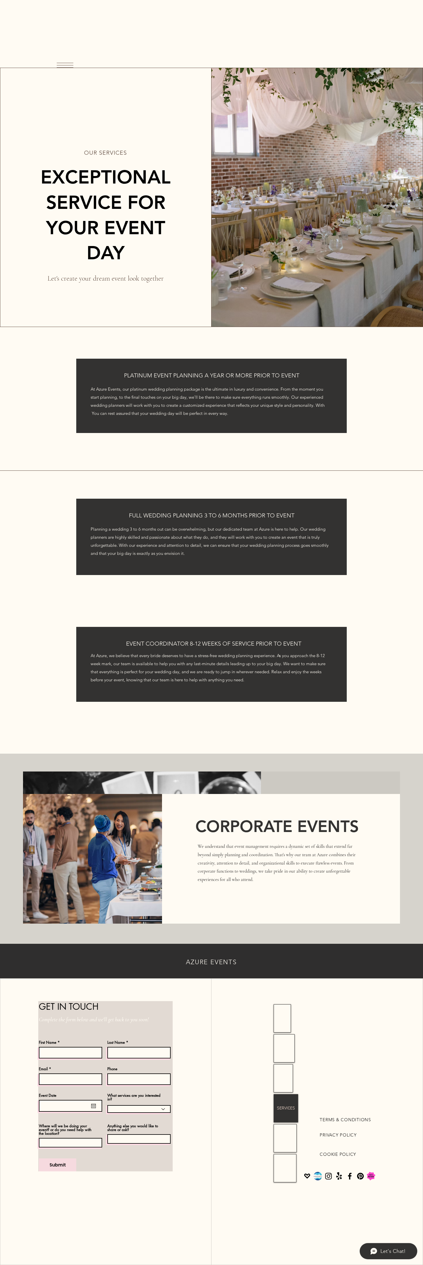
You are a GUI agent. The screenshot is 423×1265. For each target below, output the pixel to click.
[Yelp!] (339, 1176)
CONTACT (285, 1138)
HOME (282, 1018)
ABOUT (283, 1078)
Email (43, 1069)
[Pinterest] (360, 1176)
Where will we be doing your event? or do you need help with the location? (65, 1129)
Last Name (116, 1042)
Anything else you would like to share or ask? (132, 1128)
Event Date (47, 1095)
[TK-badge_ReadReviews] (371, 1176)
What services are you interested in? (134, 1097)
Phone (112, 1069)
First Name (47, 1042)
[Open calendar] (93, 1106)
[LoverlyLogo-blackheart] (307, 1176)
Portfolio (285, 1168)
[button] (65, 65)
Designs (284, 1048)
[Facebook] (349, 1176)
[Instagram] (328, 1176)
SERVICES (286, 1108)
